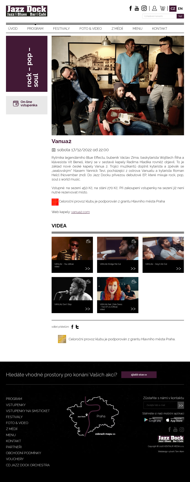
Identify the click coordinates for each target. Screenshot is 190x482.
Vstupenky (16, 405)
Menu (137, 28)
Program (35, 28)
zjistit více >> (139, 374)
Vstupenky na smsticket (28, 411)
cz (173, 9)
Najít (180, 16)
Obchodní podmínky (23, 453)
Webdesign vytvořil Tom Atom (171, 451)
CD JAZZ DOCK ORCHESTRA (28, 465)
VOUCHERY (15, 459)
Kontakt (159, 28)
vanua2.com (80, 212)
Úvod (13, 28)
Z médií (117, 28)
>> (181, 405)
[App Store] (174, 419)
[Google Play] (153, 419)
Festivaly (61, 28)
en (180, 9)
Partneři (14, 447)
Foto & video (91, 28)
